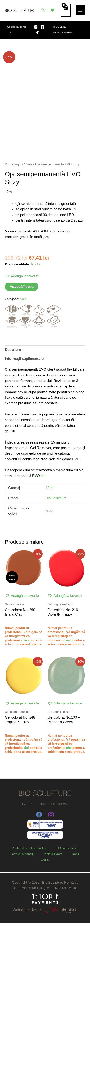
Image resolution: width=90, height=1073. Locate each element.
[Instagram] (36, 27)
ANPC (45, 860)
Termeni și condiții (22, 854)
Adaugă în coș (22, 286)
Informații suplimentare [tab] (24, 359)
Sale (29, 164)
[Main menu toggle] (80, 10)
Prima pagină (14, 164)
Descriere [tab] (13, 350)
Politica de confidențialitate (29, 848)
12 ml (50, 488)
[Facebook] (42, 27)
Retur (75, 854)
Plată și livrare (53, 854)
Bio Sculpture (56, 498)
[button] (43, 10)
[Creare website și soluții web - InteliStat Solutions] (60, 909)
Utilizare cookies (67, 848)
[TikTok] (37, 32)
